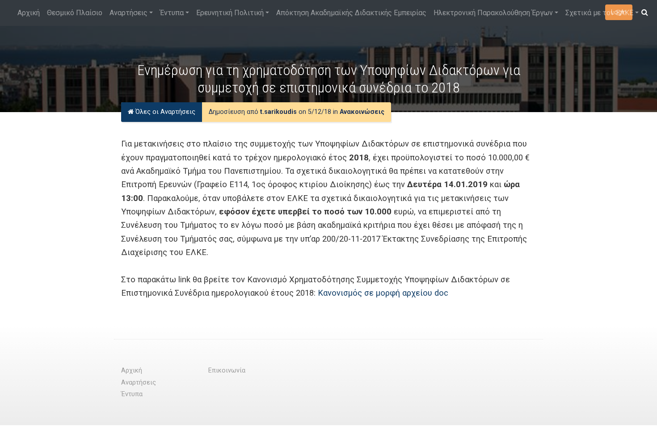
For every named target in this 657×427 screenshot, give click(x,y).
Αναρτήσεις (128, 12)
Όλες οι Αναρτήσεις (164, 112)
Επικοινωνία (226, 370)
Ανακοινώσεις (362, 112)
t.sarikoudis (278, 112)
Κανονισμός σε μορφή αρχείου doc (383, 292)
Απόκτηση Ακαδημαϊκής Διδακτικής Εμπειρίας (351, 12)
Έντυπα (172, 12)
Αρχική (28, 12)
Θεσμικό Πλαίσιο (74, 12)
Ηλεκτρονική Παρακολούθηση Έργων (493, 12)
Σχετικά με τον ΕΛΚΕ (599, 12)
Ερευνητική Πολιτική (230, 12)
